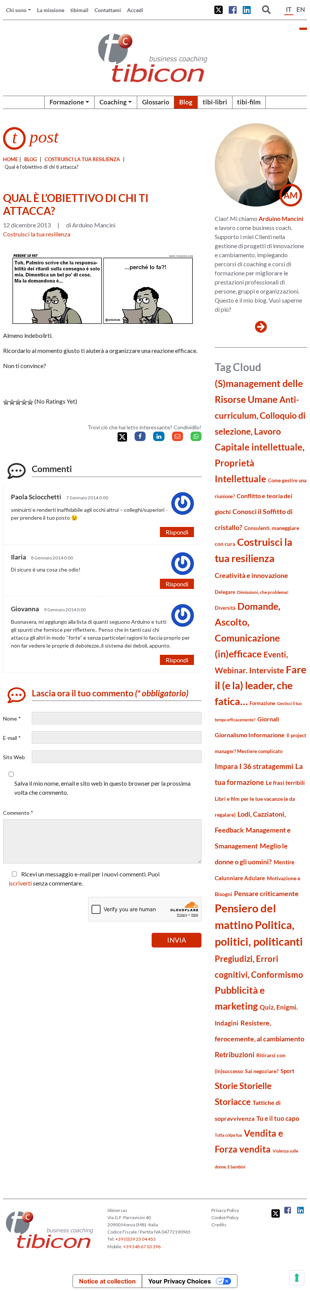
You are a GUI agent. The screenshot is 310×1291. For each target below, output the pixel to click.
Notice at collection (107, 1281)
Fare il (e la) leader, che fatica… (260, 685)
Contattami (108, 10)
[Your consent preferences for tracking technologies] (297, 1278)
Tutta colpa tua (228, 1135)
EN (300, 9)
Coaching (113, 102)
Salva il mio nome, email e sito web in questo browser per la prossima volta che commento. (102, 788)
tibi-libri (215, 102)
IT (288, 9)
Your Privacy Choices (179, 1281)
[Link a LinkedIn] (247, 10)
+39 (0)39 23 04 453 (135, 1239)
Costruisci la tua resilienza (82, 159)
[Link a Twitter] (218, 10)
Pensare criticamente (266, 894)
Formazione (67, 102)
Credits (218, 1224)
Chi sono (16, 10)
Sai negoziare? (262, 1071)
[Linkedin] (158, 436)
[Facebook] (140, 436)
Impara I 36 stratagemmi (254, 766)
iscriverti (20, 883)
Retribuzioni (234, 1054)
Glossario (155, 102)
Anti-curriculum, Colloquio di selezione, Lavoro (260, 415)
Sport (287, 1070)
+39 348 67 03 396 (142, 1246)
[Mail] (177, 436)
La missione (50, 10)
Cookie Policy (225, 1217)
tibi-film (248, 102)
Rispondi (177, 532)
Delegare (225, 592)
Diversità (225, 608)
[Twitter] (122, 437)
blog (30, 159)
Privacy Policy (225, 1210)
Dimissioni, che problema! (262, 592)
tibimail (79, 10)
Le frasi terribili (285, 782)
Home (10, 159)
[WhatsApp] (196, 436)
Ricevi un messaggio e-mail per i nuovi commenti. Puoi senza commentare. (84, 878)
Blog (185, 102)
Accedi (135, 10)
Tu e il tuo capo (277, 1118)
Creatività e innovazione (251, 575)
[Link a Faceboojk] (233, 10)
